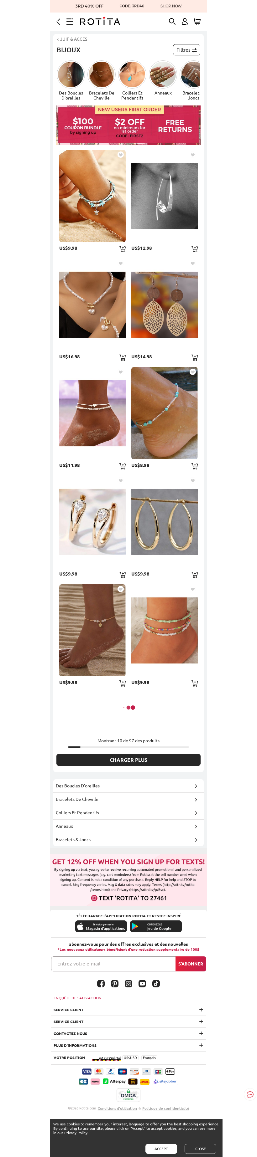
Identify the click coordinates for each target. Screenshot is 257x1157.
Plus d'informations (75, 1045)
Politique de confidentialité (165, 1108)
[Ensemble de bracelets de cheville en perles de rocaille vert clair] (164, 630)
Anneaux (64, 826)
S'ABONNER (190, 963)
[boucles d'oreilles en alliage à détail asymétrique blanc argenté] (164, 196)
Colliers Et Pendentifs (77, 812)
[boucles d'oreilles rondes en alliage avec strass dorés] (92, 522)
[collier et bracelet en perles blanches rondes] (92, 305)
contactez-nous (70, 1034)
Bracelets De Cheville (77, 799)
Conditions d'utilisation (117, 1108)
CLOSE (200, 1149)
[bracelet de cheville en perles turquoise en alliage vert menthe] (164, 413)
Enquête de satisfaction (78, 998)
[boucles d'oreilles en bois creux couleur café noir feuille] (164, 305)
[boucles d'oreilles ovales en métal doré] (164, 522)
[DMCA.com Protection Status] (128, 1095)
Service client (68, 1010)
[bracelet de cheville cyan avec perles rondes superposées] (92, 196)
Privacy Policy (75, 1133)
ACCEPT (161, 1149)
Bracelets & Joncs (73, 839)
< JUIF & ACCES (72, 39)
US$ (127, 1058)
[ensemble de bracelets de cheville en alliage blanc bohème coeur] (92, 413)
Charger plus (128, 760)
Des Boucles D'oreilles (78, 785)
